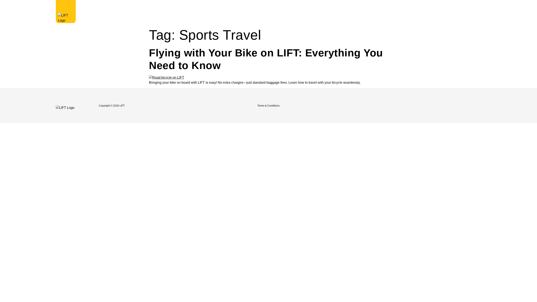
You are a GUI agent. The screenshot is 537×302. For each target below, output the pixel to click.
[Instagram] (409, 105)
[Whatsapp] (437, 105)
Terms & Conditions (268, 105)
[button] (410, 6)
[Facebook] (400, 105)
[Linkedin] (428, 105)
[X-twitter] (419, 105)
